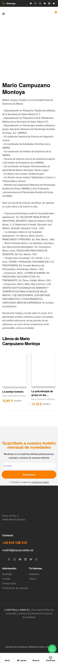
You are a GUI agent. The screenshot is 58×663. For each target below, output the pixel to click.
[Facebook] (31, 3)
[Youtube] (45, 3)
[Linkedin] (49, 3)
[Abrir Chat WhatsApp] (52, 649)
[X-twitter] (35, 3)
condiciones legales (40, 482)
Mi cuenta (21, 660)
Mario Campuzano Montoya (14, 395)
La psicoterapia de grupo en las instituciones (42, 394)
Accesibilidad (29, 617)
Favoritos (50, 660)
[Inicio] (7, 657)
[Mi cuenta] (21, 657)
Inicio (7, 660)
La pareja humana (12, 391)
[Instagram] (40, 3)
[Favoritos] (50, 657)
